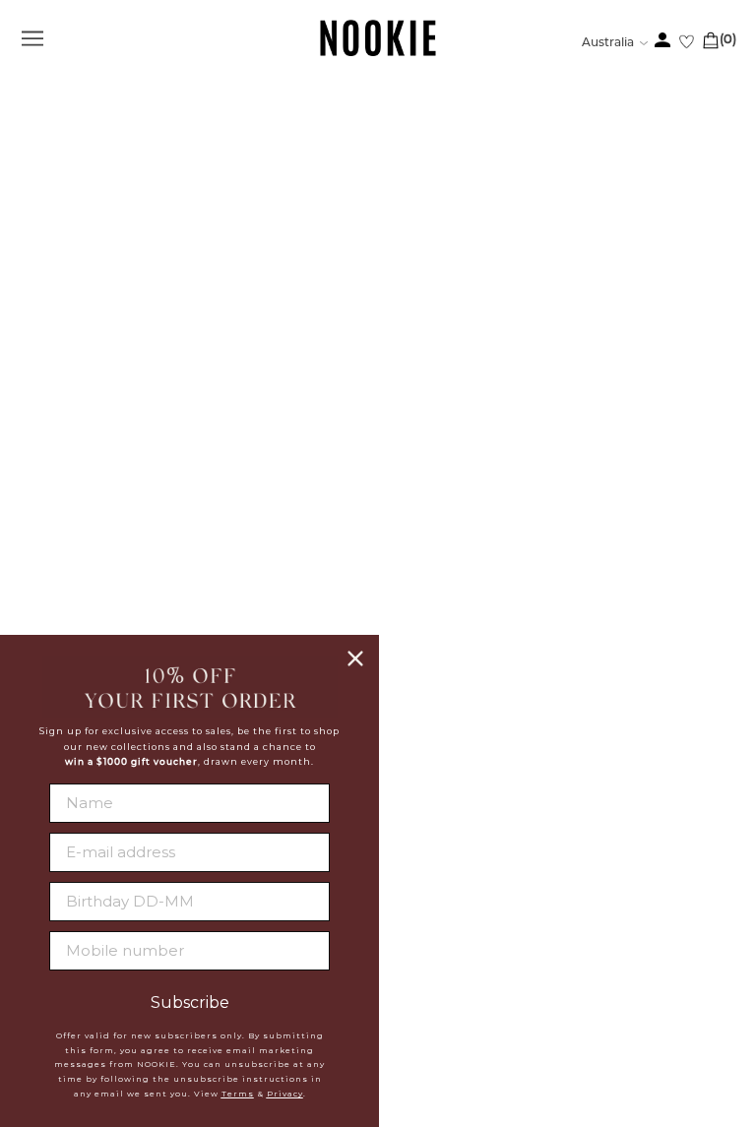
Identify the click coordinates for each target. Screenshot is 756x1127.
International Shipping (472, 594)
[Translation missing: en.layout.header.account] (662, 39)
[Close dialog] (355, 658)
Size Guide (417, 644)
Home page (325, 331)
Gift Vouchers (434, 668)
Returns (410, 619)
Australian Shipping (458, 570)
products (544, 331)
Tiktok (403, 852)
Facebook (417, 758)
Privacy (285, 1093)
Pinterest (416, 829)
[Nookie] (378, 52)
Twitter (409, 781)
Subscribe (190, 1003)
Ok (702, 1026)
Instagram (419, 805)
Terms (237, 1093)
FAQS (396, 545)
